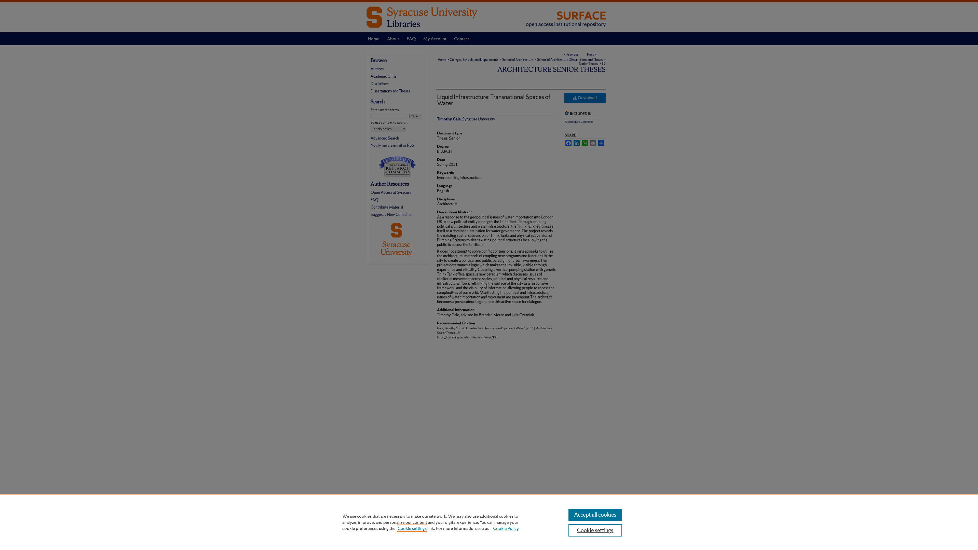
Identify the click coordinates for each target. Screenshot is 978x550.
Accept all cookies (595, 514)
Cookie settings (412, 528)
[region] (489, 522)
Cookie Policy (506, 528)
